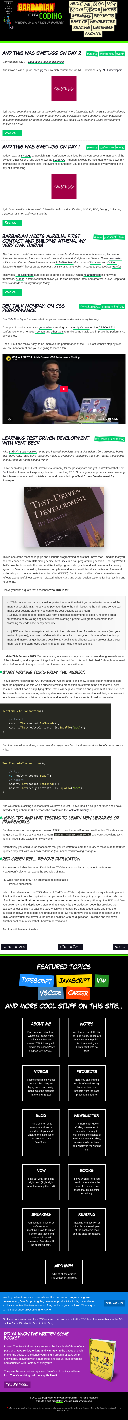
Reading (82, 28)
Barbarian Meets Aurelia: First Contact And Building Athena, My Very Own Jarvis (44, 241)
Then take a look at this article (46, 61)
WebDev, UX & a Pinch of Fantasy (39, 23)
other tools (57, 331)
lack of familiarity (79, 810)
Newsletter (102, 22)
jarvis (121, 237)
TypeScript (36, 980)
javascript (110, 237)
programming (110, 306)
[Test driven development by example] (64, 517)
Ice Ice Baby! (10, 1323)
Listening (103, 28)
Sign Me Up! (114, 1303)
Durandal (95, 262)
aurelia (98, 237)
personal (92, 54)
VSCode (51, 993)
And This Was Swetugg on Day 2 (41, 53)
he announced (92, 274)
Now (111, 4)
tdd (97, 439)
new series (115, 258)
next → (120, 946)
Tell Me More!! (17, 1384)
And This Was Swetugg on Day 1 (41, 147)
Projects (104, 16)
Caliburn (112, 262)
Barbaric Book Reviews (23, 451)
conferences (107, 53)
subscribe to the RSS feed (76, 1319)
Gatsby (59, 1401)
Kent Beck (60, 561)
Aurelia (116, 266)
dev (122, 306)
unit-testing (117, 439)
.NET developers (112, 70)
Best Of (79, 22)
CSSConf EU (106, 327)
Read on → (12, 133)
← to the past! (14, 946)
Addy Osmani (81, 327)
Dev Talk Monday (12, 319)
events (120, 53)
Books (77, 10)
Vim (102, 981)
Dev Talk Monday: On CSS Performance (33, 308)
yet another (45, 327)
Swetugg (37, 70)
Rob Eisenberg (65, 262)
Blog (98, 4)
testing (105, 439)
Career (78, 993)
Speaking (81, 16)
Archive (93, 34)
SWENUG (59, 159)
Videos (93, 10)
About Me (80, 4)
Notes (109, 10)
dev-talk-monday (90, 307)
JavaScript (74, 981)
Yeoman (40, 331)
